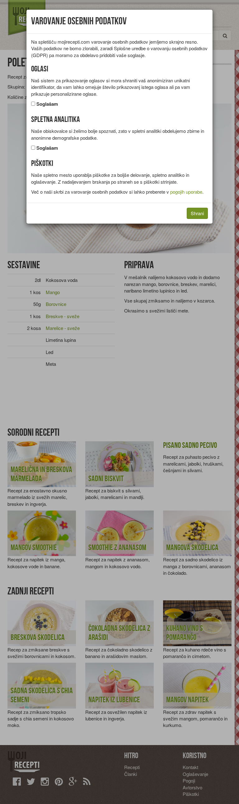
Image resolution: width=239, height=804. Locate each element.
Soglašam (47, 104)
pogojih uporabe (186, 191)
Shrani (197, 213)
